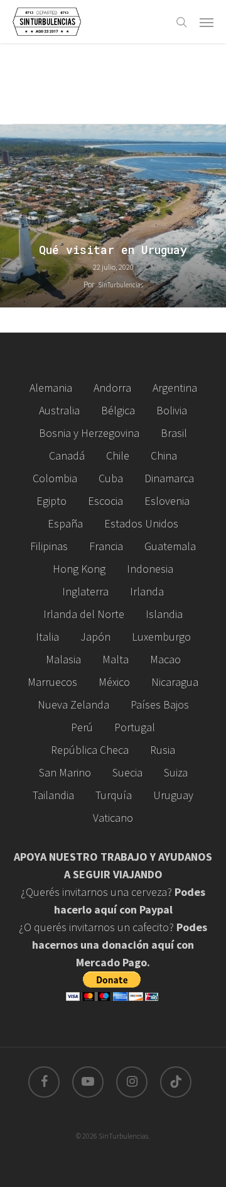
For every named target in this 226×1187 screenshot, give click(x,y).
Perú (82, 727)
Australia (59, 410)
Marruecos (52, 682)
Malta (115, 659)
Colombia (55, 478)
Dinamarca (169, 478)
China (164, 455)
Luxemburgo (161, 636)
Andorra (112, 387)
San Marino (65, 772)
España (65, 523)
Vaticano (113, 817)
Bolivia (171, 410)
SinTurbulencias (120, 284)
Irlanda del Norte (83, 614)
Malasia (63, 659)
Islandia (164, 614)
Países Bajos (160, 704)
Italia (47, 636)
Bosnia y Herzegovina (89, 433)
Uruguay (173, 795)
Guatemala (170, 546)
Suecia (127, 772)
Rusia (162, 750)
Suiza (176, 772)
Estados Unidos (141, 523)
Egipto (51, 501)
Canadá (67, 455)
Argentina (175, 387)
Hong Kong (79, 568)
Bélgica (118, 410)
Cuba (111, 478)
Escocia (105, 501)
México (114, 682)
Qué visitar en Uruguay (113, 250)
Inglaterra (85, 591)
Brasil (174, 433)
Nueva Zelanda (73, 704)
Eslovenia (167, 501)
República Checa (90, 750)
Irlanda (147, 591)
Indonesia (150, 568)
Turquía (113, 795)
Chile (117, 455)
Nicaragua (174, 682)
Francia (106, 546)
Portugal (134, 727)
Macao (165, 659)
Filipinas (49, 546)
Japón (95, 636)
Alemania (51, 387)
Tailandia (53, 795)
